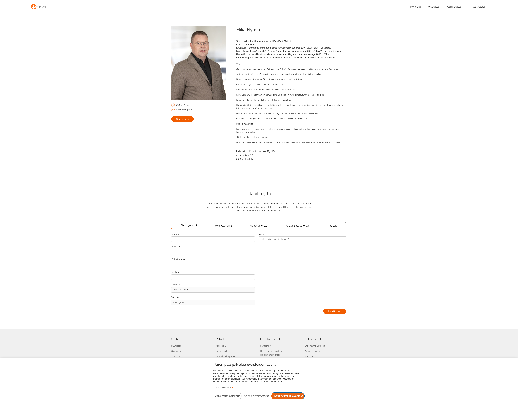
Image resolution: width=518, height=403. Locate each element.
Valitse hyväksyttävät (256, 396)
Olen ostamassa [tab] (223, 225)
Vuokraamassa (178, 356)
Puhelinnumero (179, 259)
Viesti (261, 233)
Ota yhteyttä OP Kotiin (315, 345)
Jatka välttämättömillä (227, 396)
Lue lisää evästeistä (222, 388)
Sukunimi (176, 246)
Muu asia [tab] (332, 225)
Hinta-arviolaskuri (224, 351)
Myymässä (176, 345)
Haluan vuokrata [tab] (258, 225)
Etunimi (175, 233)
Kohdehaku (221, 345)
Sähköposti (176, 272)
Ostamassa (176, 351)
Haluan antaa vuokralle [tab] (297, 225)
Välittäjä (175, 297)
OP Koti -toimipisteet (226, 356)
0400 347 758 (182, 105)
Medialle (309, 356)
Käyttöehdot (265, 345)
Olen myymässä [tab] (188, 225)
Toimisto (175, 284)
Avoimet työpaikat (313, 351)
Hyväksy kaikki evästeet (288, 396)
